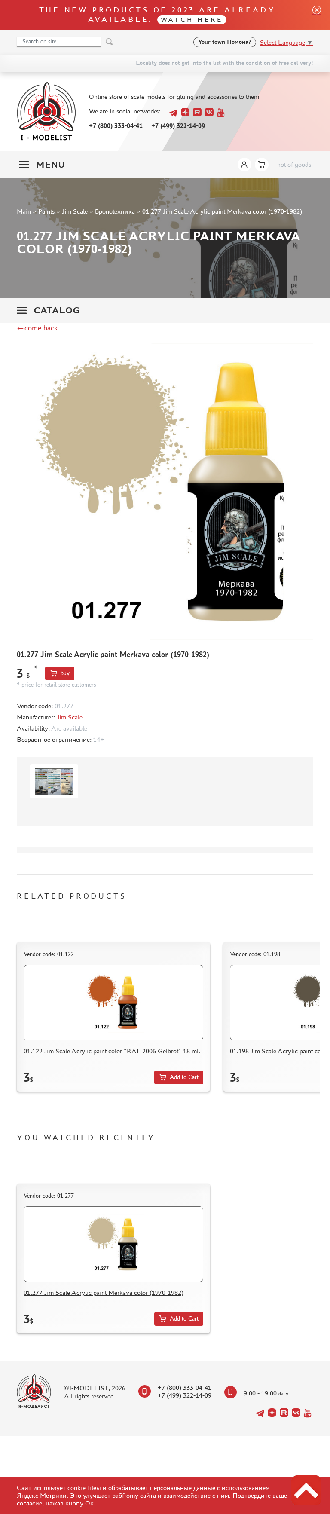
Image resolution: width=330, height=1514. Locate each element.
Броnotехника (115, 211)
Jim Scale (75, 211)
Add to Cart (184, 1077)
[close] (313, 15)
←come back (37, 328)
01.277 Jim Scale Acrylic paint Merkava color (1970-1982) (103, 1292)
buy (65, 673)
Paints (46, 211)
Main (24, 211)
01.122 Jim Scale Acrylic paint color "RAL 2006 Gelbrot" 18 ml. (112, 1051)
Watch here (192, 19)
